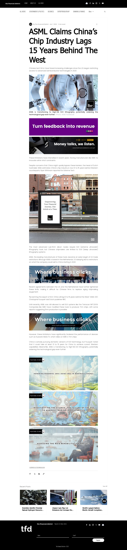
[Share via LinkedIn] (39, 474)
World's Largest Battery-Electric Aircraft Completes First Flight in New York (92, 509)
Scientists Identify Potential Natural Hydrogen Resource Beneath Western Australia (32, 509)
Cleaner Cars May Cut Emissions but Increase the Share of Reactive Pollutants (62, 509)
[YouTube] (103, 3)
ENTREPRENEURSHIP (63, 11)
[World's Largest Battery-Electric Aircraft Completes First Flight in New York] (93, 497)
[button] (105, 11)
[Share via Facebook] (30, 474)
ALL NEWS (23, 11)
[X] (100, 3)
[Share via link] (44, 474)
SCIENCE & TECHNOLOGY (37, 467)
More (90, 11)
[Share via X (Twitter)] (34, 474)
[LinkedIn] (93, 3)
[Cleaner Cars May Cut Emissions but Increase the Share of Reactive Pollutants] (63, 497)
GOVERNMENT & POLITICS (36, 11)
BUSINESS (51, 11)
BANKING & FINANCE (79, 11)
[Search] (107, 4)
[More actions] (97, 24)
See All (105, 486)
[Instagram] (96, 3)
